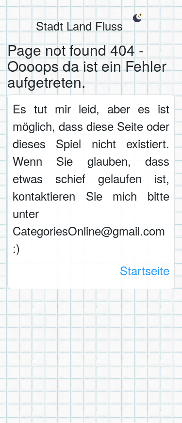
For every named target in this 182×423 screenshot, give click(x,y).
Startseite (144, 270)
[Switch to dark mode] (137, 18)
